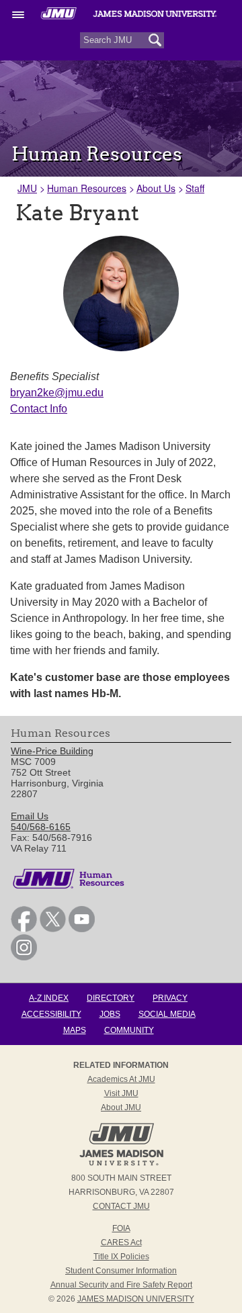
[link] (24, 928)
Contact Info (38, 408)
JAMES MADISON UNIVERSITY (135, 1299)
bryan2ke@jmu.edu (57, 392)
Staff (195, 188)
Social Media (167, 1014)
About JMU (121, 1107)
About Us (155, 188)
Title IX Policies (121, 1256)
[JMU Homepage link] (121, 1164)
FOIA (121, 1228)
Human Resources (86, 188)
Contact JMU (121, 1206)
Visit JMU (121, 1093)
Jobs (109, 1014)
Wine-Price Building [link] (52, 750)
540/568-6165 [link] (41, 826)
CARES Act (121, 1242)
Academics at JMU (121, 1079)
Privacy (170, 998)
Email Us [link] (29, 816)
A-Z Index (49, 998)
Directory (110, 998)
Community (129, 1030)
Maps (74, 1030)
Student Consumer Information (121, 1270)
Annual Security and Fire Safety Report (121, 1284)
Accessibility (51, 1014)
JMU (27, 188)
